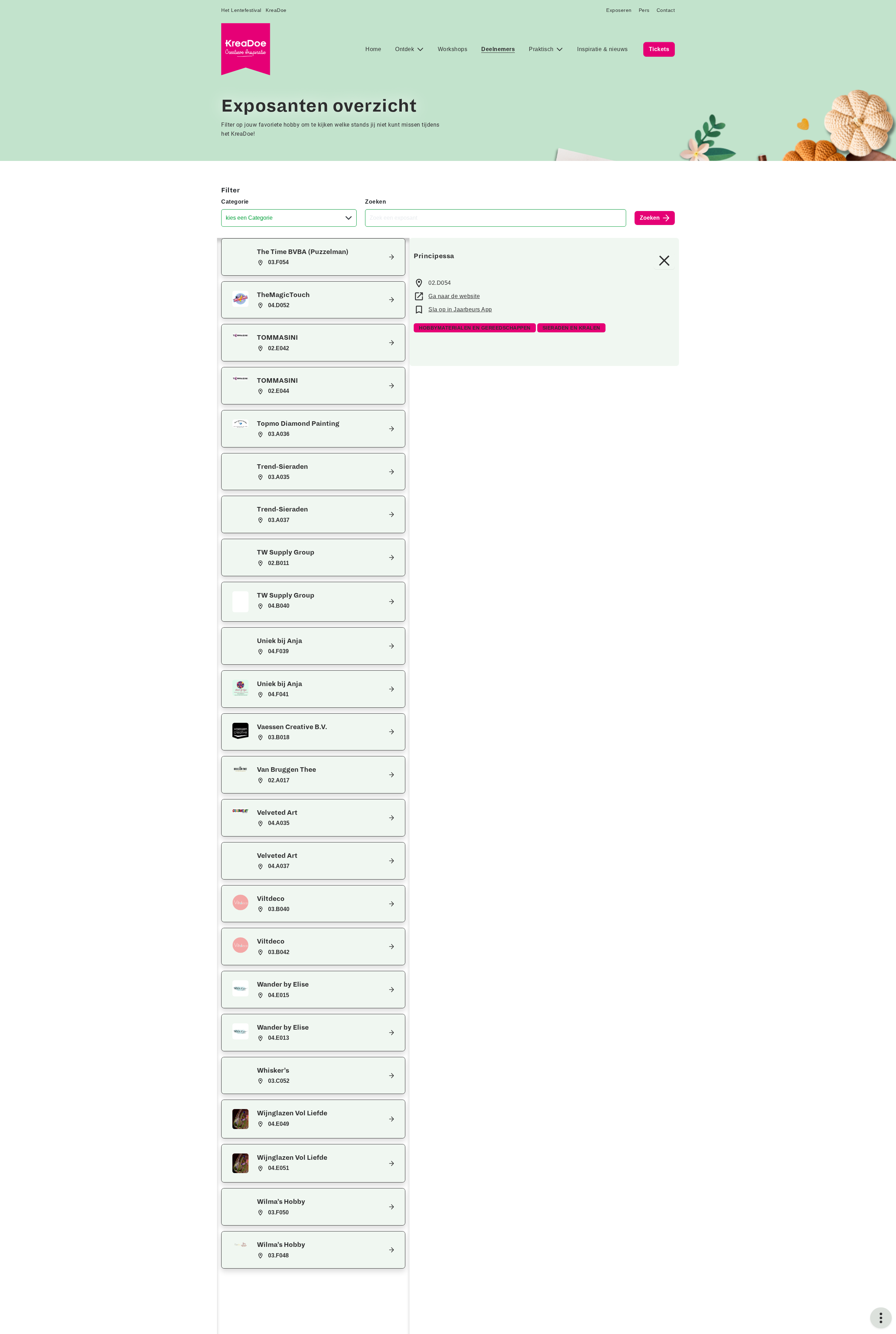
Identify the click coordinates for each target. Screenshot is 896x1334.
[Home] (245, 49)
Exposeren (619, 10)
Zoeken (375, 202)
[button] (313, 257)
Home (373, 49)
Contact (666, 10)
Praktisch (542, 49)
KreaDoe (276, 10)
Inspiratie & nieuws (602, 49)
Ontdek (405, 49)
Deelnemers (498, 49)
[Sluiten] (664, 260)
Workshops (453, 49)
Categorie (235, 202)
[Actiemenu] (881, 1317)
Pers (644, 10)
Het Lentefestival (241, 10)
